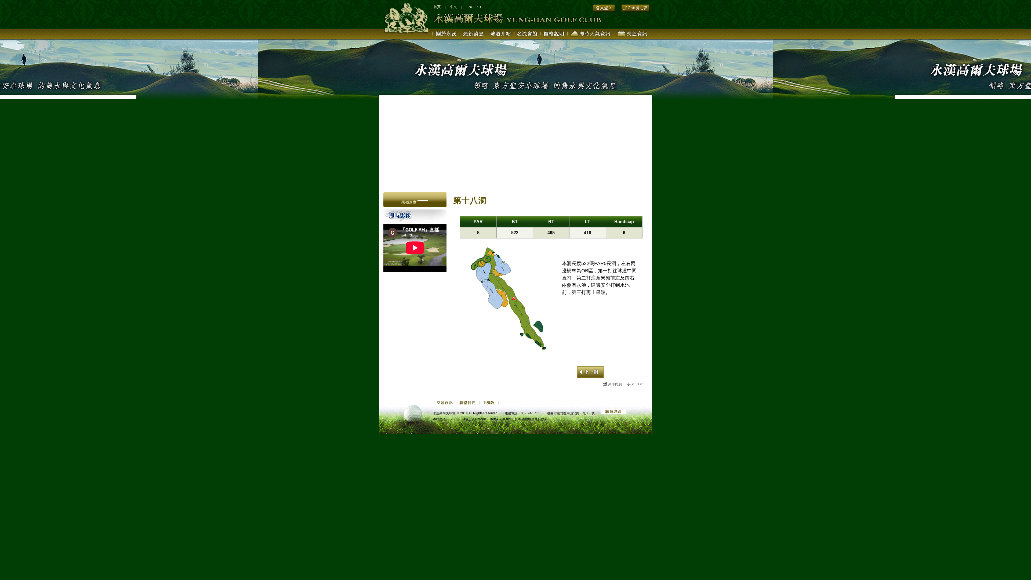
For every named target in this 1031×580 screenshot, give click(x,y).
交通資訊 (632, 35)
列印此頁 (615, 384)
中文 (453, 7)
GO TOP (636, 384)
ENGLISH (473, 7)
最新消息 (473, 35)
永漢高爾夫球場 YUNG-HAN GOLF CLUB (494, 19)
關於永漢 (446, 35)
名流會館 (527, 35)
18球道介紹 (500, 35)
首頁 (437, 7)
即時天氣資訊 (591, 35)
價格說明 (554, 35)
